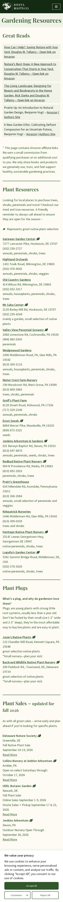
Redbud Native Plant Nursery (22, 461)
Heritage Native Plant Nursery (23, 532)
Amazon (52, 112)
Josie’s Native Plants (17, 637)
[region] (31, 876)
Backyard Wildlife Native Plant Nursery (29, 662)
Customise (16, 895)
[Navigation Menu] (56, 7)
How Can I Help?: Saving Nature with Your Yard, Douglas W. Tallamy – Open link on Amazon (31, 52)
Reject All (45, 895)
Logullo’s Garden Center (19, 552)
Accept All (31, 885)
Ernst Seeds (11, 421)
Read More (10, 755)
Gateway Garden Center (19, 239)
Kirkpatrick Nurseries (17, 512)
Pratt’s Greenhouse (16, 482)
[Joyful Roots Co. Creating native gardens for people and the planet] (16, 6)
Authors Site (12, 117)
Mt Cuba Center (13, 305)
